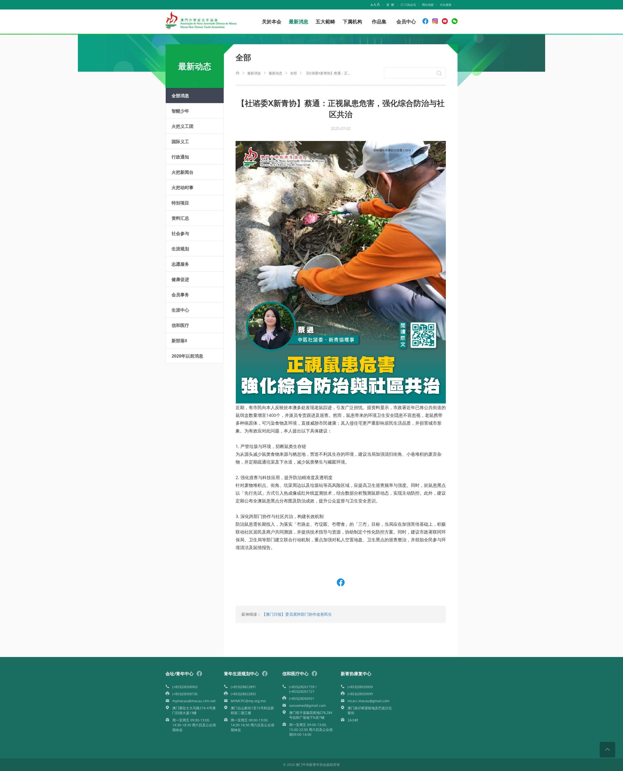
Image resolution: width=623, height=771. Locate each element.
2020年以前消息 (187, 356)
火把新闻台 (182, 172)
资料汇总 (180, 218)
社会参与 (180, 233)
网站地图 (428, 5)
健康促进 (180, 279)
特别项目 (180, 203)
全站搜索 (445, 5)
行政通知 (180, 157)
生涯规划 (180, 249)
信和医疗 (180, 325)
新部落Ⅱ (179, 340)
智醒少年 (180, 111)
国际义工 (180, 141)
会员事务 (180, 295)
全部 (293, 73)
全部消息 (180, 95)
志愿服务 (180, 264)
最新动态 (275, 73)
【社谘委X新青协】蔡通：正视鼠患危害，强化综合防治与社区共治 (328, 73)
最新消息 (254, 73)
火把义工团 (182, 126)
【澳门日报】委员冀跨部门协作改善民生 (297, 614)
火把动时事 (182, 187)
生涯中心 (180, 310)
